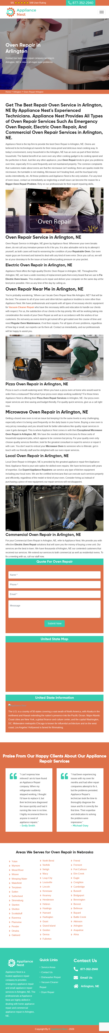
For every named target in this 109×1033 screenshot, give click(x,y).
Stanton (15, 905)
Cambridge (79, 887)
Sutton (15, 892)
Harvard (47, 913)
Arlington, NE (90, 986)
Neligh (46, 869)
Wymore (16, 865)
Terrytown (16, 887)
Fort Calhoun (80, 869)
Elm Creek (79, 873)
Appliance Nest (59, 1029)
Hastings (47, 908)
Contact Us (47, 972)
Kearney (47, 895)
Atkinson (78, 921)
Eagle (76, 878)
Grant (45, 921)
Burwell (77, 891)
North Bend (48, 860)
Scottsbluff (17, 913)
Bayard (77, 913)
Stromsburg (17, 900)
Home (8, 92)
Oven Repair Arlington (33, 92)
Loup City (47, 878)
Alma (76, 934)
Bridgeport (79, 895)
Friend (77, 860)
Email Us (86, 977)
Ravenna (16, 918)
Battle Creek (80, 917)
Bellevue (78, 908)
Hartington (48, 917)
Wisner (15, 874)
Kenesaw (47, 891)
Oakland (16, 935)
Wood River (18, 870)
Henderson (48, 899)
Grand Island (49, 926)
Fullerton (47, 939)
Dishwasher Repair (51, 977)
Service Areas (48, 967)
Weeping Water (19, 879)
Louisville (47, 882)
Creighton (78, 882)
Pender (15, 926)
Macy (45, 873)
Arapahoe (78, 930)
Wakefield (17, 883)
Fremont (78, 865)
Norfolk (46, 865)
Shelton (15, 909)
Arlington (17, 92)
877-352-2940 (82, 3)
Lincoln (46, 887)
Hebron (46, 904)
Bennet (77, 904)
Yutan (14, 861)
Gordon (46, 930)
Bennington (79, 899)
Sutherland (17, 896)
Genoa (46, 934)
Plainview (17, 922)
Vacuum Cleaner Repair (49, 984)
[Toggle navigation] (102, 12)
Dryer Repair (47, 992)
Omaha (15, 931)
